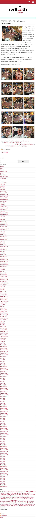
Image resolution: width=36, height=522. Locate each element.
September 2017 (4, 301)
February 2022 (3, 236)
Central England (19, 491)
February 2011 (3, 426)
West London (7, 505)
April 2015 (2, 343)
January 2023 (3, 223)
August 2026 (3, 183)
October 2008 (3, 473)
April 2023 (2, 219)
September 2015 (4, 336)
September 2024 (4, 208)
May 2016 (2, 324)
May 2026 (2, 188)
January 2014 (3, 368)
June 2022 (2, 233)
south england (11, 502)
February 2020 (3, 256)
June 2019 (2, 269)
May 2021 (2, 243)
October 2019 (3, 263)
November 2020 (4, 246)
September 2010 (4, 435)
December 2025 (4, 194)
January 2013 (3, 388)
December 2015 (4, 331)
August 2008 (3, 476)
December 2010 (4, 429)
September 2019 (4, 264)
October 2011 (3, 413)
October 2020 (3, 248)
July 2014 (2, 358)
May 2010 (2, 441)
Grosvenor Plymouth (11, 497)
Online (1, 173)
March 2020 (3, 254)
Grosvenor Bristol (26, 493)
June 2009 (2, 460)
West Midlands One (16, 505)
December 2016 (4, 313)
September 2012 (4, 394)
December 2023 (4, 213)
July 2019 (2, 268)
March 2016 (3, 326)
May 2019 (2, 271)
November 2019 (4, 261)
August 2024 (3, 209)
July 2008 (2, 478)
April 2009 (2, 463)
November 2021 (4, 238)
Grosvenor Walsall (29, 497)
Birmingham (7, 491)
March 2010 (3, 445)
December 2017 (4, 296)
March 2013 (3, 384)
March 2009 (3, 465)
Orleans (13, 142)
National (15, 498)
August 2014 (3, 356)
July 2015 (2, 339)
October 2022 (3, 226)
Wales (25, 504)
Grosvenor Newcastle (21, 496)
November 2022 (4, 224)
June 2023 (2, 218)
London (6, 498)
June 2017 (2, 304)
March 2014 (3, 364)
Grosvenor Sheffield (20, 497)
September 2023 (4, 214)
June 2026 (2, 186)
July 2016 (2, 321)
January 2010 (3, 448)
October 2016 (3, 316)
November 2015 (4, 333)
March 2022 (3, 234)
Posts (2, 514)
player (13, 501)
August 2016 (3, 319)
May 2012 (2, 401)
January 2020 (3, 258)
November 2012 (4, 391)
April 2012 (2, 403)
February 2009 (3, 466)
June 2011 (2, 419)
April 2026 (2, 189)
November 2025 (4, 196)
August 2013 (3, 376)
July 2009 (2, 458)
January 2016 (3, 329)
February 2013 (3, 386)
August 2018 (3, 284)
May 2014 (2, 361)
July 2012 (2, 398)
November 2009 (4, 451)
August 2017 (3, 303)
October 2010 (3, 433)
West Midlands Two (26, 505)
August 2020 (3, 249)
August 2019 (3, 266)
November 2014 (4, 351)
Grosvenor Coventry (15, 494)
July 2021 (2, 241)
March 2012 (3, 404)
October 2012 (3, 393)
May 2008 (2, 481)
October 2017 (3, 299)
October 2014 (3, 353)
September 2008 (4, 475)
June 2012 (2, 399)
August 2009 (3, 456)
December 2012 (4, 389)
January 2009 (3, 468)
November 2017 (4, 298)
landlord (2, 498)
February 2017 (3, 309)
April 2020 (2, 253)
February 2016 (3, 328)
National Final (25, 141)
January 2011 (3, 428)
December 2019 (4, 259)
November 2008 (4, 471)
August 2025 (3, 201)
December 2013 (4, 369)
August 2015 (3, 338)
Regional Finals (4, 176)
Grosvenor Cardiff (5, 494)
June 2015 (2, 341)
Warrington (30, 504)
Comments (4, 515)
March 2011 (3, 424)
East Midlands (7, 493)
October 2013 (3, 373)
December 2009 (4, 450)
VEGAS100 (3, 178)
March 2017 (3, 308)
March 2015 (3, 344)
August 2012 (3, 396)
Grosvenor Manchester (10, 496)
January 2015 (3, 348)
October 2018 (3, 281)
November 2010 (4, 431)
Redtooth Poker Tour (23, 501)
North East (27, 498)
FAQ (1, 168)
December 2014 (4, 349)
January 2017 (3, 311)
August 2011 (3, 416)
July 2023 (2, 216)
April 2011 (2, 423)
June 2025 (2, 204)
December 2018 (4, 278)
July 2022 (2, 231)
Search (2, 158)
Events (20, 141)
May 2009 (2, 461)
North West (7, 501)
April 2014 (2, 363)
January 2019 (3, 276)
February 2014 (3, 366)
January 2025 (3, 206)
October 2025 (3, 198)
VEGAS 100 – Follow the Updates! (24, 144)
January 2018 (3, 294)
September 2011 (4, 414)
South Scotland (19, 502)
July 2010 (2, 438)
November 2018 (4, 279)
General (2, 170)
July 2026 (2, 184)
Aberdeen (2, 491)
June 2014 (2, 359)
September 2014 (4, 354)
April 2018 (2, 289)
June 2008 (2, 480)
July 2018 (2, 286)
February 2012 (3, 406)
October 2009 (3, 453)
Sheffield (5, 502)
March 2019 (3, 273)
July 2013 (2, 378)
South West (26, 502)
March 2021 (3, 244)
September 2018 (4, 283)
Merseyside (11, 498)
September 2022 (4, 228)
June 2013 (2, 379)
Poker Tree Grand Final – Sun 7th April (16, 146)
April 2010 (2, 443)
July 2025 (2, 203)
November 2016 (4, 314)
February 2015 (3, 346)
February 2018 (3, 293)
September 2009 (4, 455)
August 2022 (3, 229)
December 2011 (4, 409)
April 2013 (2, 383)
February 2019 (3, 274)
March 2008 (3, 485)
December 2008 (4, 470)
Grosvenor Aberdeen (16, 493)
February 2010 (3, 446)
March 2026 (3, 191)
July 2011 (2, 418)
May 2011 (2, 421)
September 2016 (4, 318)
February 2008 (3, 486)
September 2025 (4, 199)
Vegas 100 (18, 142)
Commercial (28, 491)
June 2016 (2, 323)
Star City (7, 504)
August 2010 (3, 436)
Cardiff (12, 491)
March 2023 (3, 221)
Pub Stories (3, 175)
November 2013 (4, 371)
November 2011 (4, 411)
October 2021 (3, 239)
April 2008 (2, 483)
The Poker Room (14, 504)
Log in (1, 517)
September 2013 (4, 374)
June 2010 (2, 440)
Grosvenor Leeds (25, 494)
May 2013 (2, 381)
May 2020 (2, 251)
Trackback (5, 152)
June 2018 (2, 288)
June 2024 (2, 211)
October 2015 (3, 334)
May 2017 (2, 306)
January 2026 (3, 193)
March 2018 (3, 291)
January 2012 (3, 408)
